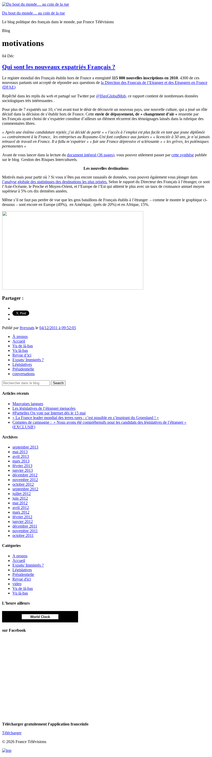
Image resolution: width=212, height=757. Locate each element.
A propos (19, 556)
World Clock (40, 617)
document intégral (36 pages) (90, 155)
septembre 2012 (25, 489)
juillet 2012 (21, 493)
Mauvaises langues (27, 403)
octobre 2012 (23, 484)
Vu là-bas (20, 350)
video (16, 584)
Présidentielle (23, 369)
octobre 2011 (23, 535)
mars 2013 (20, 461)
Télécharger (11, 733)
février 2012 (22, 517)
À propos (20, 336)
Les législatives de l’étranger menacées (43, 408)
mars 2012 (20, 512)
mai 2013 (20, 452)
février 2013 (22, 466)
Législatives (22, 364)
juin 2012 (20, 498)
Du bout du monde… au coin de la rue (33, 13)
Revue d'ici (21, 579)
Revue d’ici (21, 355)
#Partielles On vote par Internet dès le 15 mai (49, 413)
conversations (23, 374)
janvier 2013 (22, 470)
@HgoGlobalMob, (111, 96)
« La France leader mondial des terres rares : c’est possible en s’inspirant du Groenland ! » (85, 417)
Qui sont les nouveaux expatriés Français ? (58, 67)
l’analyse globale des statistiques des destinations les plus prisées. (55, 182)
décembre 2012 (24, 475)
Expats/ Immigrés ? (28, 360)
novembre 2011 (25, 531)
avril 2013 (20, 456)
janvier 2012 (22, 521)
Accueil (18, 341)
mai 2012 (20, 503)
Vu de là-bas (22, 346)
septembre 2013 (25, 447)
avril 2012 (20, 507)
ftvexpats (27, 328)
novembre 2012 (25, 479)
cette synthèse (182, 155)
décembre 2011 (24, 526)
